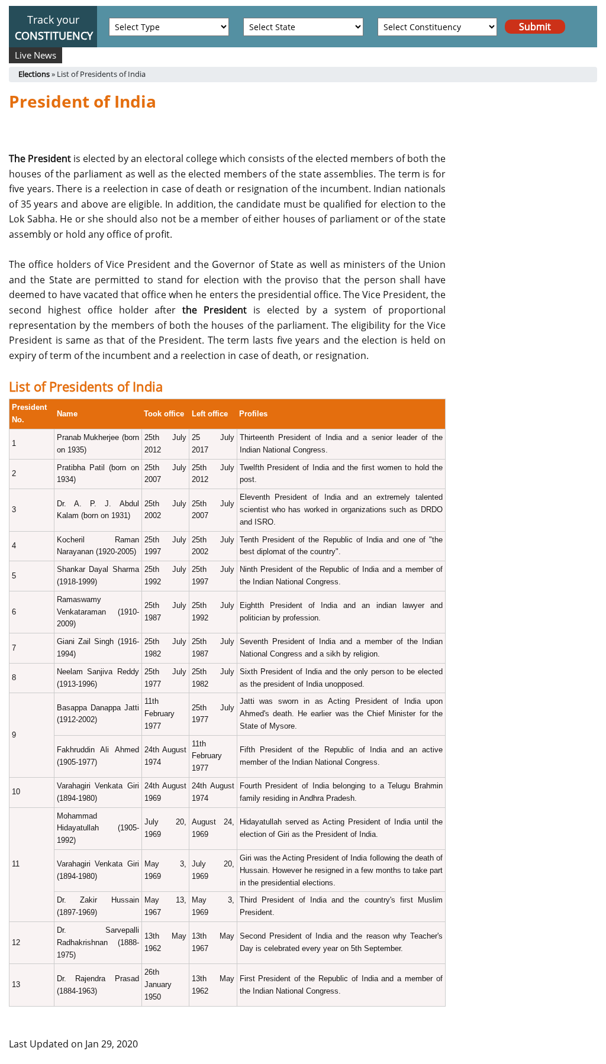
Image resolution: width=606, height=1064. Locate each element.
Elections (34, 74)
